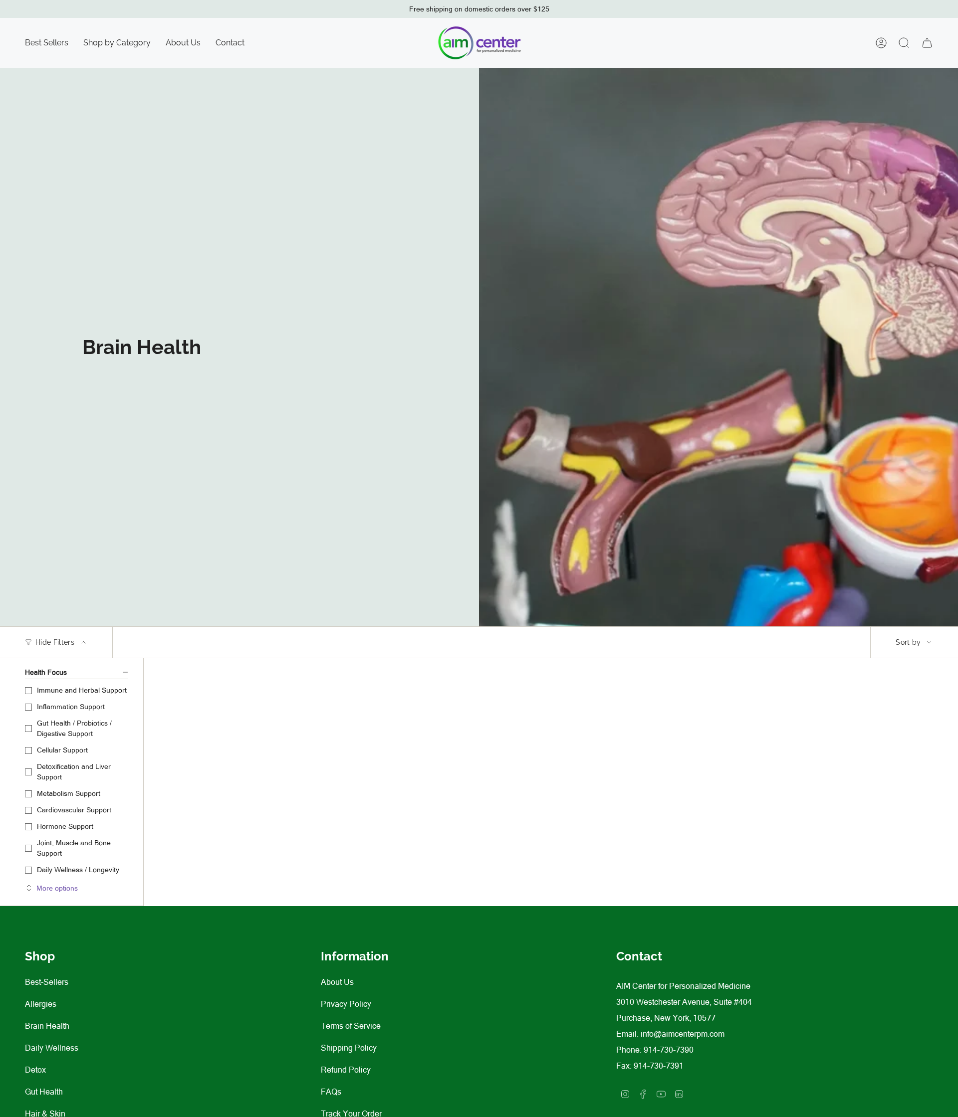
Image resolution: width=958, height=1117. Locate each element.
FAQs (331, 1091)
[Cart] (927, 42)
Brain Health (47, 1025)
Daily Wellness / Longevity (78, 870)
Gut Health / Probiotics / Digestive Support (74, 728)
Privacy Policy (346, 1003)
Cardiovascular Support (74, 810)
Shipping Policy (349, 1047)
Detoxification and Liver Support (74, 771)
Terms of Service (351, 1025)
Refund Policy (346, 1069)
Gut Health (44, 1091)
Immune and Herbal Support (82, 690)
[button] (117, 42)
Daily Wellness (51, 1047)
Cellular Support (62, 750)
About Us (337, 981)
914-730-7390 (669, 1049)
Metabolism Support (68, 793)
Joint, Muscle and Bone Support (74, 848)
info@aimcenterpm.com (682, 1033)
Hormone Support (65, 826)
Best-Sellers (46, 981)
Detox (35, 1069)
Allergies (40, 1003)
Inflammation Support (71, 707)
